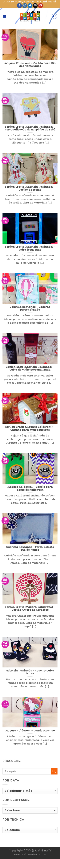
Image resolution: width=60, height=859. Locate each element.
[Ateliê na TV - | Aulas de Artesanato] (30, 16)
